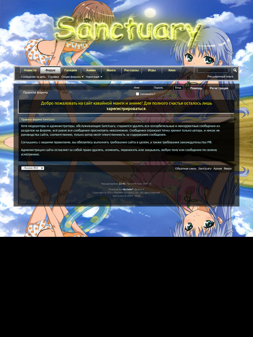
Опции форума (71, 76)
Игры (152, 70)
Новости (30, 70)
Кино (172, 70)
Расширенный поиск (220, 76)
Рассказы (131, 70)
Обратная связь (185, 168)
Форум (50, 70)
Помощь (196, 88)
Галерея (70, 70)
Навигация (92, 76)
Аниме (91, 70)
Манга (111, 70)
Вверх (228, 168)
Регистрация (219, 88)
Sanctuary (204, 168)
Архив (217, 168)
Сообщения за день (33, 76)
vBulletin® (128, 189)
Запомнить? (147, 94)
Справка (53, 76)
